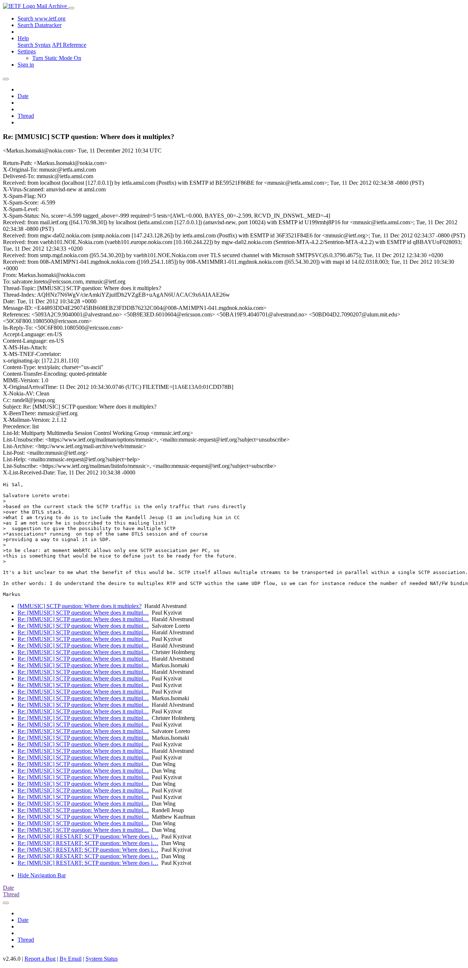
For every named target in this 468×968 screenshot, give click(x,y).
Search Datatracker (39, 25)
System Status (102, 959)
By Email (71, 959)
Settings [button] (27, 51)
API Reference (69, 45)
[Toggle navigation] (71, 8)
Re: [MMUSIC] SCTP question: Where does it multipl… (83, 612)
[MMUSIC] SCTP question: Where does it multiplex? (79, 606)
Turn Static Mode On (56, 58)
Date (23, 96)
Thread (26, 116)
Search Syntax (34, 45)
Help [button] (23, 38)
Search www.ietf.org (41, 18)
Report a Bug (40, 959)
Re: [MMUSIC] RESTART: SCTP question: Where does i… (88, 836)
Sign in (26, 64)
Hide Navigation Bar (42, 875)
